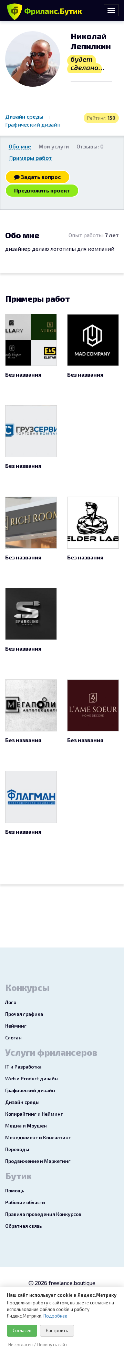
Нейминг (16, 1026)
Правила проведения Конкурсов (43, 1214)
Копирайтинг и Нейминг (34, 1114)
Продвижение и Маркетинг (38, 1161)
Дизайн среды (25, 116)
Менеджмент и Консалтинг (38, 1137)
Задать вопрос (40, 176)
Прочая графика (24, 1014)
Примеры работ (30, 157)
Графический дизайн (32, 124)
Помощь (14, 1190)
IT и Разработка (23, 1067)
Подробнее (55, 1316)
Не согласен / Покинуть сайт (38, 1344)
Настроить (57, 1330)
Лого (10, 1002)
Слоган (13, 1037)
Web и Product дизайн (31, 1078)
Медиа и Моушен (26, 1126)
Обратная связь (23, 1226)
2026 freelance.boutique (64, 1282)
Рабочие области (25, 1202)
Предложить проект (42, 190)
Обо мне (20, 146)
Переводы (17, 1149)
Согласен (22, 1330)
